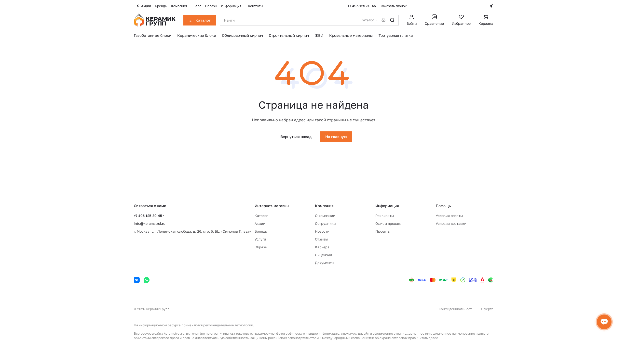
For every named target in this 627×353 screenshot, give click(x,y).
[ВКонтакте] (137, 280)
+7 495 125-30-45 (362, 6)
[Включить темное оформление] (491, 6)
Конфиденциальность (456, 309)
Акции (260, 223)
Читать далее (427, 338)
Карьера (322, 247)
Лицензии (323, 255)
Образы (261, 247)
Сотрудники (325, 223)
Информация (387, 205)
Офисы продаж (388, 223)
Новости (322, 231)
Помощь (443, 205)
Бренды (261, 231)
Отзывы (321, 239)
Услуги (260, 239)
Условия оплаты (449, 216)
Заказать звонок (394, 6)
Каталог (261, 216)
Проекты (382, 231)
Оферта (487, 309)
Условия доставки (451, 223)
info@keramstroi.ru (149, 223)
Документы (324, 263)
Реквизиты (384, 216)
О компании (325, 216)
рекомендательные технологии (228, 325)
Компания (324, 205)
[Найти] (392, 20)
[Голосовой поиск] (383, 20)
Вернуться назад (296, 136)
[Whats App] (147, 280)
